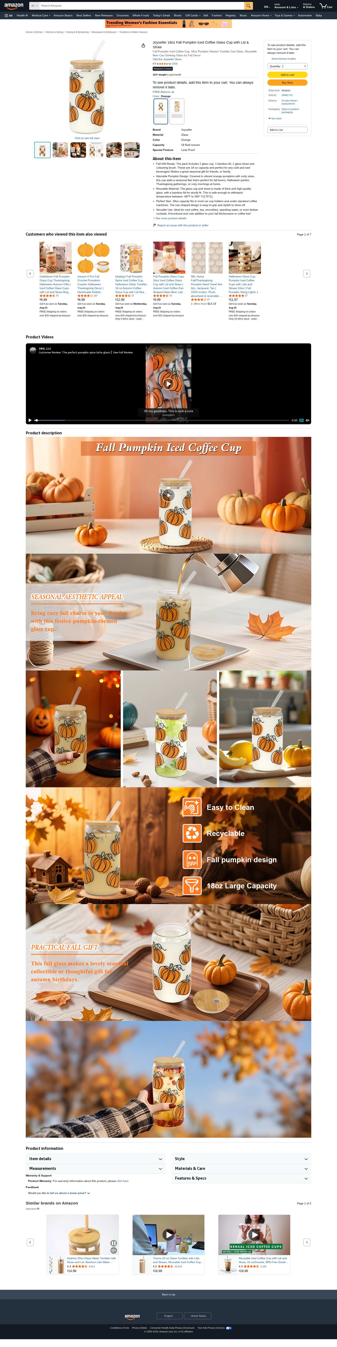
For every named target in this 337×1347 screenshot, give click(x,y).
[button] (8, 15)
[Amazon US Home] (132, 1317)
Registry (231, 15)
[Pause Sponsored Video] (113, 1243)
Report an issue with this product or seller (182, 225)
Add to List (276, 129)
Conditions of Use (119, 1328)
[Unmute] (308, 420)
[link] (56, 284)
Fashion (217, 15)
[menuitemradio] (301, 420)
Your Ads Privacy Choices (211, 1328)
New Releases (104, 15)
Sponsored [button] (31, 1208)
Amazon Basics (63, 15)
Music (243, 15)
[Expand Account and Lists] (297, 7)
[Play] (29, 420)
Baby (319, 15)
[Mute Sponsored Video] (113, 1250)
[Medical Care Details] (50, 15)
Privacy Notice (139, 1328)
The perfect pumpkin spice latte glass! (86, 352)
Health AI (22, 15)
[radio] (42, 150)
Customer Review (50, 352)
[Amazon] (14, 6)
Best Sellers (83, 15)
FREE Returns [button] (162, 91)
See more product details (170, 218)
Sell (205, 15)
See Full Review (123, 352)
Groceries (123, 15)
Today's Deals (161, 15)
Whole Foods (141, 15)
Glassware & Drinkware (103, 32)
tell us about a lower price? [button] (68, 1193)
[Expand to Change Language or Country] (269, 7)
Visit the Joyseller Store (167, 59)
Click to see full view (87, 138)
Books (178, 15)
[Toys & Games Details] (294, 15)
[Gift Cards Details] (199, 15)
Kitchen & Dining (54, 32)
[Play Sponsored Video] (168, 1235)
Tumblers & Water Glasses (133, 32)
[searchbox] (141, 6)
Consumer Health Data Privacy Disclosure (172, 1328)
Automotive (305, 15)
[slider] (161, 420)
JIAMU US (287, 95)
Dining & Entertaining (77, 32)
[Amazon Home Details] (271, 15)
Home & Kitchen (34, 32)
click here (123, 1180)
